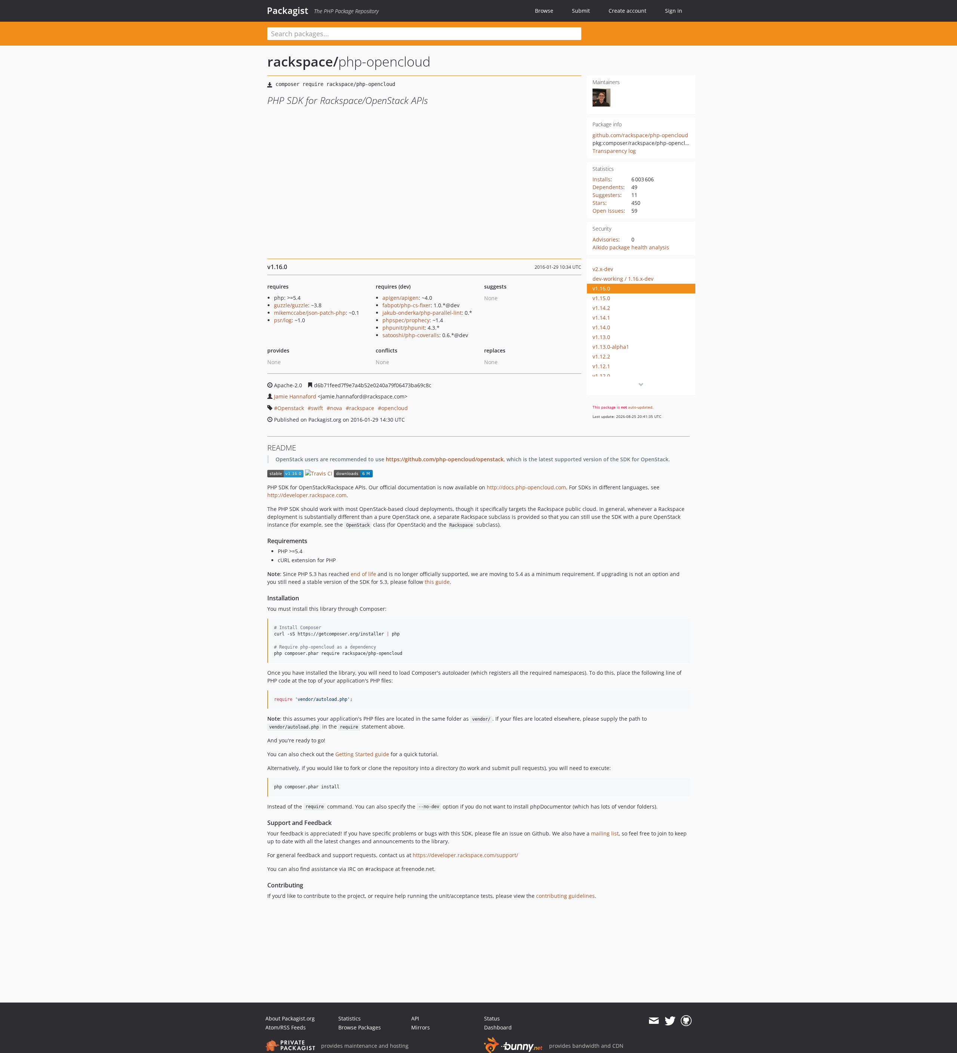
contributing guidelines (565, 895)
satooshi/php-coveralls (410, 335)
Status (492, 1018)
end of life (363, 574)
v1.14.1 (601, 317)
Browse (544, 10)
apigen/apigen (400, 297)
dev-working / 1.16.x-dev (623, 278)
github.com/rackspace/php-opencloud (640, 135)
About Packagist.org (290, 1018)
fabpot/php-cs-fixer (406, 305)
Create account (627, 10)
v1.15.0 (601, 298)
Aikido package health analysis (631, 247)
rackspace (361, 408)
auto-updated (640, 407)
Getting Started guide (362, 754)
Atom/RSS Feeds (285, 1027)
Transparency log (614, 150)
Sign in (673, 10)
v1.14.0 (601, 327)
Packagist (287, 10)
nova (336, 408)
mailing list (605, 833)
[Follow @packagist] (670, 1021)
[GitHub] (686, 1021)
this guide (437, 581)
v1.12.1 (601, 366)
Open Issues (608, 210)
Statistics (349, 1018)
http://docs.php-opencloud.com (526, 487)
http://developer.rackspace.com (307, 495)
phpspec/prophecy (406, 320)
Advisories (605, 239)
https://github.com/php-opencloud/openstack (445, 459)
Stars (599, 202)
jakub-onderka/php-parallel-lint (422, 312)
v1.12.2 (601, 356)
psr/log (283, 320)
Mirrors (420, 1027)
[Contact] (653, 1021)
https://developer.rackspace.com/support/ (465, 855)
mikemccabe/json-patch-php (310, 312)
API (415, 1018)
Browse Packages (359, 1027)
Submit (581, 10)
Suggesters (606, 194)
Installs (601, 179)
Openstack (290, 408)
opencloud (394, 408)
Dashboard (498, 1027)
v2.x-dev (603, 269)
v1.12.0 (601, 375)
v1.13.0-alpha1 (611, 346)
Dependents (608, 187)
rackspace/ (302, 61)
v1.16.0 (601, 288)
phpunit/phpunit (403, 327)
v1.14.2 (601, 307)
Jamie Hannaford (295, 396)
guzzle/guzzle (291, 305)
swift (317, 408)
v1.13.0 (601, 337)
